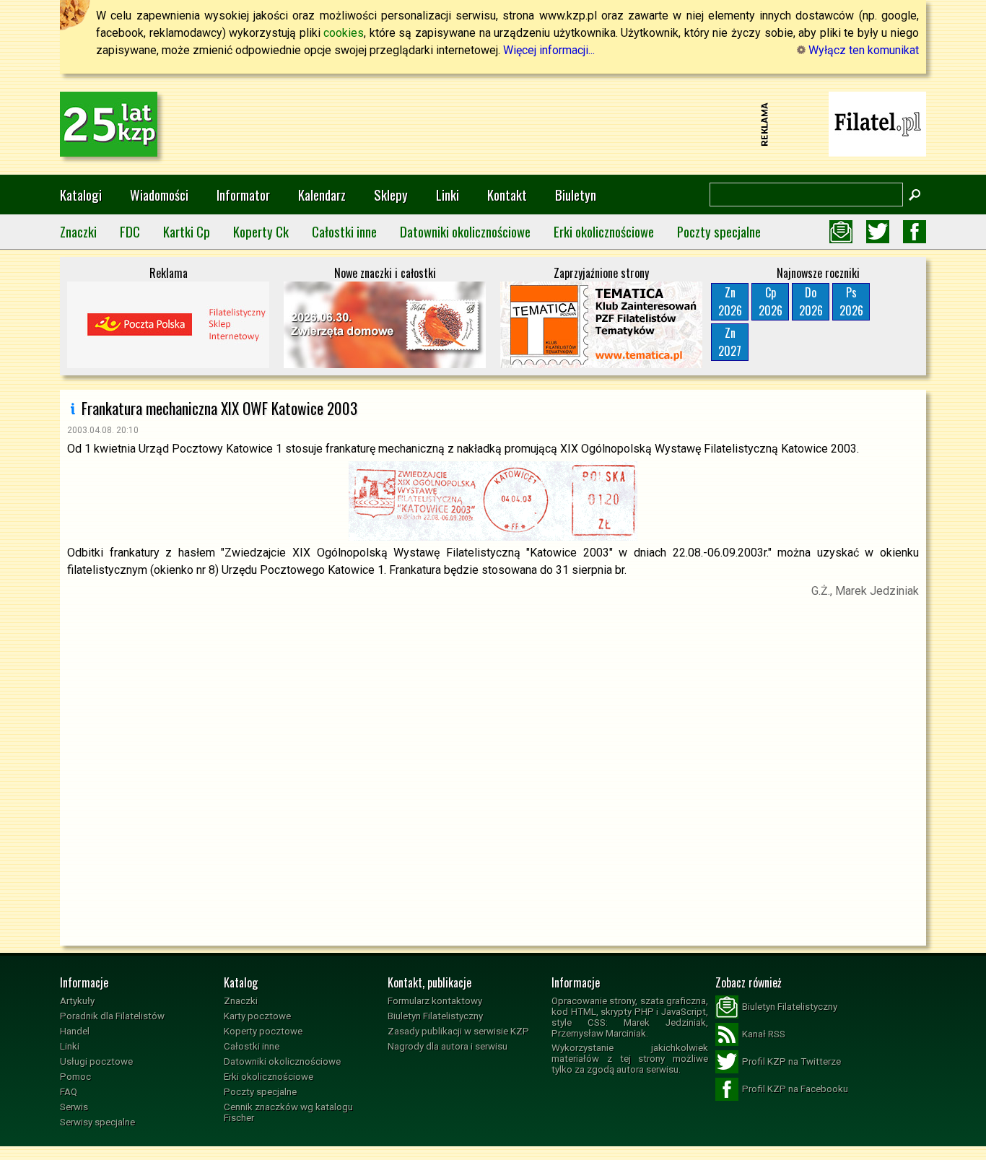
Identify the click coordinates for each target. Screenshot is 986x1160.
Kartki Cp (186, 231)
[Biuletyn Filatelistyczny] (840, 231)
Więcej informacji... (549, 50)
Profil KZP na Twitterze (791, 1061)
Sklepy (391, 194)
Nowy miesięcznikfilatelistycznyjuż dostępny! (877, 123)
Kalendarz (322, 194)
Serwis (74, 1107)
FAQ (68, 1091)
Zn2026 (730, 301)
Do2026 (811, 301)
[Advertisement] (493, 124)
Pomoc (75, 1076)
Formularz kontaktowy (435, 1000)
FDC (130, 231)
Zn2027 (729, 341)
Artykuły (77, 1000)
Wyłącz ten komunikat (862, 50)
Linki (447, 194)
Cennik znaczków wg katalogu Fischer (288, 1112)
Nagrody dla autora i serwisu (447, 1046)
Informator (243, 194)
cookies (343, 33)
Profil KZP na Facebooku (795, 1088)
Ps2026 (851, 301)
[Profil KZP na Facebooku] (914, 231)
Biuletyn (575, 194)
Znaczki (78, 231)
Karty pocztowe (257, 1016)
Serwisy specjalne (97, 1122)
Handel (75, 1031)
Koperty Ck (261, 231)
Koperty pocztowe (263, 1031)
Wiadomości (159, 194)
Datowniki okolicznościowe (465, 231)
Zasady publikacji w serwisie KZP (458, 1031)
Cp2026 (770, 301)
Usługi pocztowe (96, 1061)
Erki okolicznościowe (604, 231)
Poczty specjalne (719, 231)
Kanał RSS (763, 1034)
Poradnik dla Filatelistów (112, 1016)
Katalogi (81, 194)
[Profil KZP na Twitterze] (877, 231)
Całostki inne (344, 231)
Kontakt (507, 194)
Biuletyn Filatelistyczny (435, 1016)
